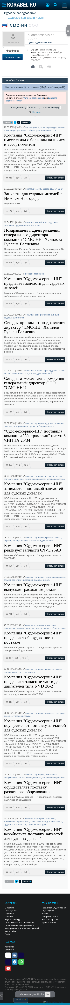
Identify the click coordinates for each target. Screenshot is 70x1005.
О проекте (9, 908)
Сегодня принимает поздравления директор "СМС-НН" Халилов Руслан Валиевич (34, 327)
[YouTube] (8, 968)
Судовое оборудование (20, 13)
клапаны (49, 669)
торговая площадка (25, 426)
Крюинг (45, 914)
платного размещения (33, 98)
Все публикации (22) (55, 87)
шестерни (28, 580)
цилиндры (19, 479)
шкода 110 (48, 189)
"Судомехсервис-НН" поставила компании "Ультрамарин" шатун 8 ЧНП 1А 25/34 (35, 436)
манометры (9, 628)
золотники (17, 580)
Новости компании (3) (15, 87)
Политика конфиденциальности (20, 925)
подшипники (29, 672)
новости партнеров (34, 274)
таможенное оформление (16, 821)
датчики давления (25, 628)
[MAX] (8, 961)
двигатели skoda (20, 373)
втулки (61, 127)
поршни (7, 540)
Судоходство (48, 911)
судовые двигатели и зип (27, 225)
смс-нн (32, 373)
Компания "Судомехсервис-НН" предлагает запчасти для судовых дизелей (34, 283)
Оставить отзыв (13, 57)
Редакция (9, 914)
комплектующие (12, 130)
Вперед (25, 122)
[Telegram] (14, 961)
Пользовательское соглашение (19, 922)
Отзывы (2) (34, 107)
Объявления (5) (51, 107)
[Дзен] (8, 955)
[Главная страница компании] (33, 67)
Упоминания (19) (36, 87)
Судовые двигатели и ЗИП (26, 17)
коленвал (16, 672)
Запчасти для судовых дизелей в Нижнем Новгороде (33, 196)
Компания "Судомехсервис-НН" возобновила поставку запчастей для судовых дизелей (33, 834)
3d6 (40, 189)
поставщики (31, 127)
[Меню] (64, 5)
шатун (12, 426)
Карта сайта (10, 931)
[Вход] (47, 5)
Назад (7, 122)
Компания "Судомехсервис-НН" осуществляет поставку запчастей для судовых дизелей (35, 725)
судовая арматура (47, 127)
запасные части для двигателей (37, 540)
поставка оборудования (29, 777)
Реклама (9, 917)
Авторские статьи (50, 917)
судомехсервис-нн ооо (15, 824)
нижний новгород (43, 222)
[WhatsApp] (21, 961)
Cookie (40, 994)
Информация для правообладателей (22, 928)
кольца (16, 540)
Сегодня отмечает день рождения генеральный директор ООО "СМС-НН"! (34, 383)
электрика (50, 713)
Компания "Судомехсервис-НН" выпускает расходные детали (33, 587)
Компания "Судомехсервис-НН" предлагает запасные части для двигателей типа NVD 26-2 (33, 682)
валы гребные (28, 130)
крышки (49, 537)
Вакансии (9, 950)
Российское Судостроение (54, 908)
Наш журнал (10, 911)
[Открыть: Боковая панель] (68, 30)
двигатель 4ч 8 (44, 373)
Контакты (9, 947)
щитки (39, 628)
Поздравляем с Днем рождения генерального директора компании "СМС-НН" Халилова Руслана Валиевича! (33, 237)
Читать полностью (55, 178)
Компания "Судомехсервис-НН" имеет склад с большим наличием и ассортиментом (34, 140)
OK (47, 994)
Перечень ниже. (12, 203)
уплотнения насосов (46, 130)
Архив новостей (49, 922)
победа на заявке (45, 426)
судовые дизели (42, 580)
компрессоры (41, 370)
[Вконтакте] (14, 955)
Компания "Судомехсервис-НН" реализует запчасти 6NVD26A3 (33, 547)
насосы (57, 537)
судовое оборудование (54, 628)
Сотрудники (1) (18, 107)
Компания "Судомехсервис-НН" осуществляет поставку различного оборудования (33, 787)
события (29, 222)
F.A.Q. (7, 934)
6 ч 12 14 (59, 189)
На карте (36, 112)
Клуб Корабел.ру (12, 919)
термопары (50, 625)
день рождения (42, 315)
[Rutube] (21, 955)
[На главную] (19, 5)
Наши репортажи (50, 919)
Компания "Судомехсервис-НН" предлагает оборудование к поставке (33, 638)
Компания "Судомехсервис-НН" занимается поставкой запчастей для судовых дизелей (33, 488)
